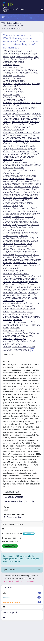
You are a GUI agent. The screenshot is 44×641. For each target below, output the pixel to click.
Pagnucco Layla (22, 286)
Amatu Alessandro (22, 197)
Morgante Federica (20, 232)
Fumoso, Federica (20, 53)
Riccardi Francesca (21, 251)
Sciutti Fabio (18, 257)
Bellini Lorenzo (18, 202)
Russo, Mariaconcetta (11, 66)
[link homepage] (8, 4)
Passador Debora (19, 238)
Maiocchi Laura (18, 284)
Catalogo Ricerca (14, 23)
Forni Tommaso (18, 148)
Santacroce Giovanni (20, 192)
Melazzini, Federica (13, 50)
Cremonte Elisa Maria (20, 137)
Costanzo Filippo (22, 83)
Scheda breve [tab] (12, 491)
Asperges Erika (19, 297)
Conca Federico (21, 135)
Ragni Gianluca (17, 248)
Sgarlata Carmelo (21, 113)
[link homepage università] (14, 9)
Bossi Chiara (19, 262)
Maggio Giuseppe (21, 224)
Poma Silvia (20, 243)
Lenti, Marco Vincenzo (21, 56)
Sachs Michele (17, 308)
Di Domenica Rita (17, 315)
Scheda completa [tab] (14, 496)
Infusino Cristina (20, 341)
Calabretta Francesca (13, 131)
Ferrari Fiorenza (17, 219)
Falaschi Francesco (12, 90)
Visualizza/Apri (10, 546)
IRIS (3, 23)
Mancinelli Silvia (20, 346)
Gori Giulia (20, 156)
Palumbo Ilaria (22, 107)
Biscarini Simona (24, 303)
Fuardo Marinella (20, 221)
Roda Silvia (17, 305)
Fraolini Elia (25, 316)
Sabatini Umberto (21, 189)
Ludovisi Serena (20, 289)
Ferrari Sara (21, 145)
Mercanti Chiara (20, 170)
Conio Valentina (20, 314)
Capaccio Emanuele (19, 213)
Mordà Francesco (11, 174)
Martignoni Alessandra (14, 98)
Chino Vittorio (17, 335)
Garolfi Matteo (23, 154)
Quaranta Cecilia (20, 278)
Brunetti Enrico (19, 281)
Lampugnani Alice (19, 162)
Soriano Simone (20, 194)
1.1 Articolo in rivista (12, 28)
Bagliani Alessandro (22, 259)
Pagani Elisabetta (11, 106)
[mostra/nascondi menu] (42, 9)
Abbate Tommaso (19, 324)
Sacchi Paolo (20, 292)
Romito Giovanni (22, 186)
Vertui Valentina (20, 349)
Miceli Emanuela (21, 102)
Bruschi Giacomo (22, 211)
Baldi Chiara (14, 200)
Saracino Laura (21, 322)
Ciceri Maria (18, 216)
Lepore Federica (23, 164)
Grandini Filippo (22, 276)
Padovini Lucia (16, 178)
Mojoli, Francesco (20, 72)
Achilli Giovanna (20, 116)
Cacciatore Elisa (19, 333)
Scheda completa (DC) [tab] (16, 501)
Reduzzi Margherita (22, 183)
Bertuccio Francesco (11, 329)
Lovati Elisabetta (11, 95)
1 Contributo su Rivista (13, 26)
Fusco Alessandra (20, 151)
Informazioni (11, 569)
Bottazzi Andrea (21, 208)
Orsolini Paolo (19, 295)
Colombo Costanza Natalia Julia (20, 264)
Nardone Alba (22, 175)
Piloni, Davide (25, 59)
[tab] (33, 501)
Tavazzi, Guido (19, 69)
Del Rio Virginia (21, 140)
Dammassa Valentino (12, 269)
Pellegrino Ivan (24, 181)
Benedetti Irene (19, 124)
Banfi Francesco (20, 121)
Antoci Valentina (20, 118)
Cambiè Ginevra (23, 132)
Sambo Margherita (13, 302)
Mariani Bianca (18, 311)
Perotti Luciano (20, 240)
